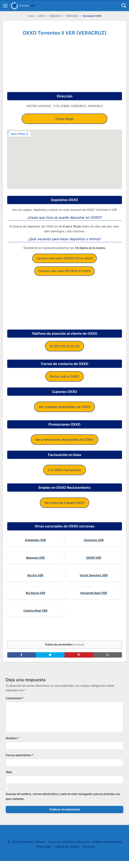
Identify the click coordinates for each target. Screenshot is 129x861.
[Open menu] (5, 5)
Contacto (89, 846)
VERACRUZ (55, 15)
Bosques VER (35, 557)
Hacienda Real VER (93, 593)
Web (9, 772)
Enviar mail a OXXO (64, 376)
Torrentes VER (93, 540)
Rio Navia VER (35, 593)
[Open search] (123, 5)
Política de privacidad (107, 842)
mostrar (78, 644)
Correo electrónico (19, 755)
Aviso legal (43, 846)
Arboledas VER (35, 540)
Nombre (12, 738)
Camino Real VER (35, 610)
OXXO (41, 15)
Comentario (15, 698)
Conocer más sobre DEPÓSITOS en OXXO (64, 258)
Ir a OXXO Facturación (64, 470)
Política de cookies (66, 846)
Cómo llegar (64, 119)
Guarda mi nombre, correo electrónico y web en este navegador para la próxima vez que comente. (63, 796)
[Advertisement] (64, 62)
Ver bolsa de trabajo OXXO (64, 503)
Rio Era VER (35, 575)
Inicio (31, 15)
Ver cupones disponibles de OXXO (64, 407)
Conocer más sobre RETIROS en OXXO (64, 271)
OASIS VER (93, 557)
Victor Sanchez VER (94, 575)
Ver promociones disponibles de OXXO (64, 440)
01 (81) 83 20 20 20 (64, 346)
